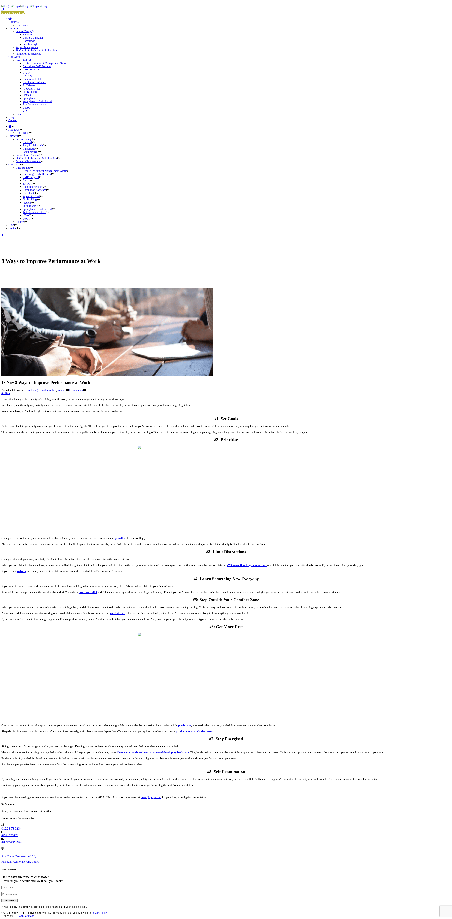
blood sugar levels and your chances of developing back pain (153, 752)
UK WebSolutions (24, 915)
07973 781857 (9, 835)
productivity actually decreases (194, 731)
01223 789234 (11, 12)
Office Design (31, 390)
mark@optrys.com (151, 797)
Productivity (47, 390)
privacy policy (100, 912)
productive (184, 725)
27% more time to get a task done (247, 565)
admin (61, 390)
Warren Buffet (88, 592)
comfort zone (117, 613)
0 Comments (76, 390)
